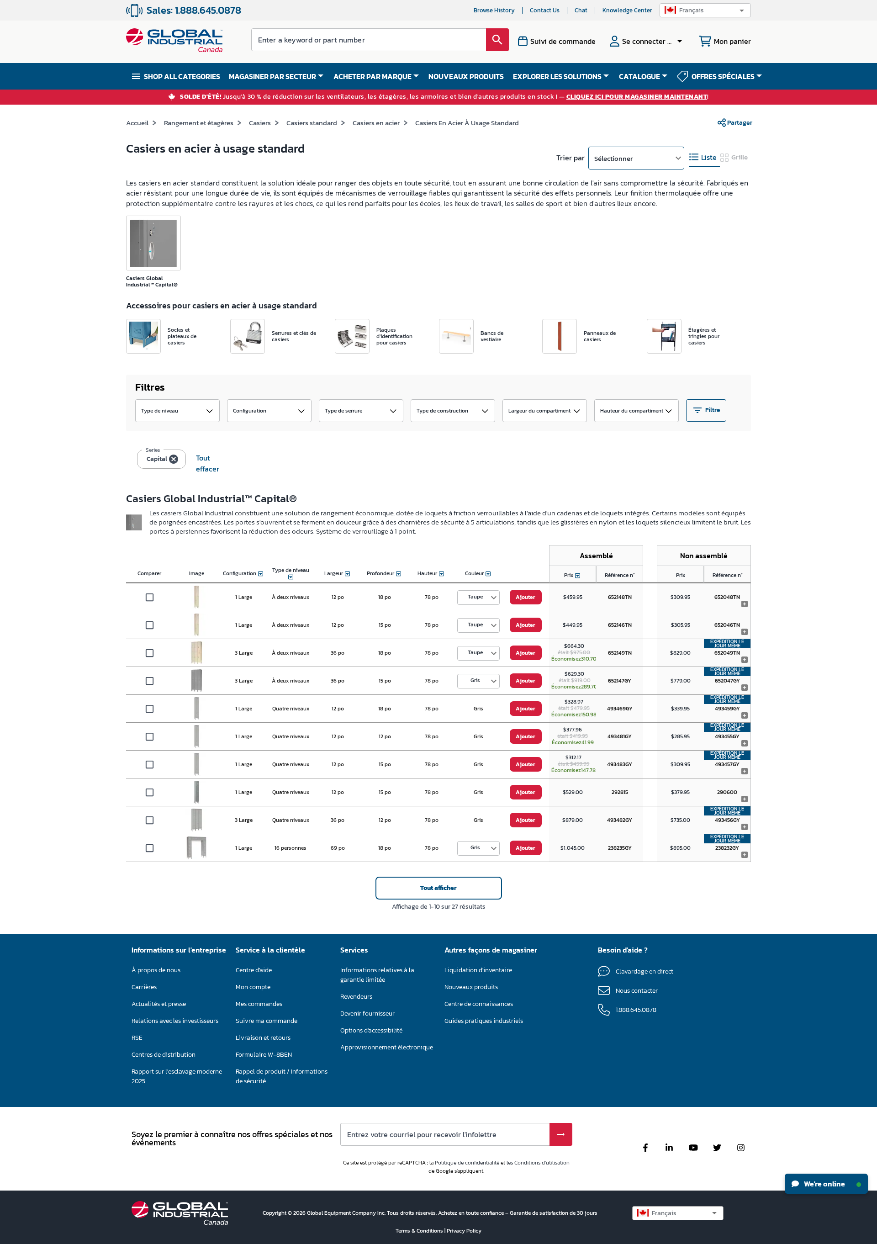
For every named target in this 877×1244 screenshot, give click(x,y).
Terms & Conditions (420, 1231)
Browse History (494, 10)
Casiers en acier (376, 122)
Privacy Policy (464, 1231)
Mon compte (253, 987)
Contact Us (545, 10)
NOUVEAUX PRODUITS (466, 76)
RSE (137, 1038)
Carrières (144, 987)
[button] (705, 10)
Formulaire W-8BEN (264, 1054)
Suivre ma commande (266, 1021)
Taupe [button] (475, 597)
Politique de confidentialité (467, 1163)
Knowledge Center (627, 10)
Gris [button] (475, 680)
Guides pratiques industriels (483, 1021)
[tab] (704, 157)
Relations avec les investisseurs (175, 1021)
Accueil (137, 122)
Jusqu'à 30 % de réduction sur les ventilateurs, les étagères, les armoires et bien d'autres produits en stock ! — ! (444, 97)
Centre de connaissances (478, 1004)
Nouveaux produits (471, 987)
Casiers (260, 122)
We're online (824, 1183)
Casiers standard (311, 122)
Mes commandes (259, 1004)
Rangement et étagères (198, 122)
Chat (581, 10)
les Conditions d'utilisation (538, 1163)
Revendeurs (356, 996)
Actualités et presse (159, 1004)
